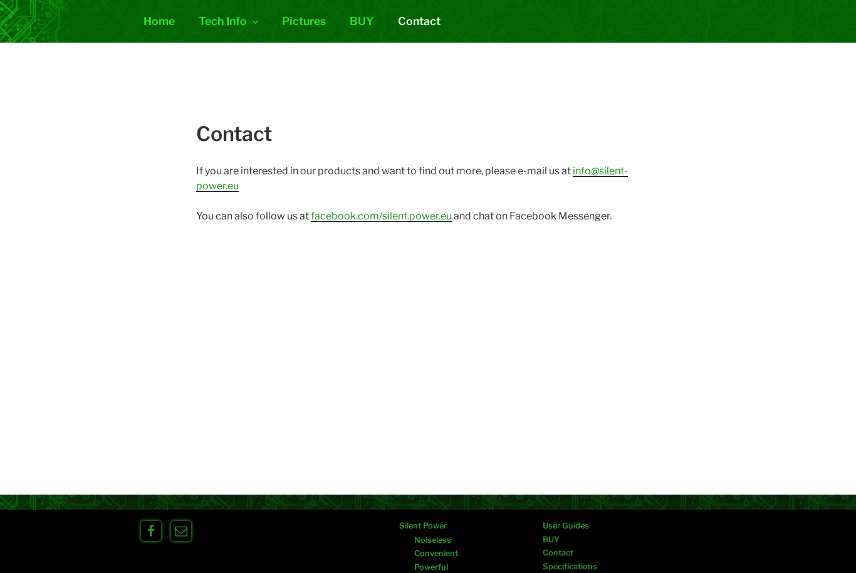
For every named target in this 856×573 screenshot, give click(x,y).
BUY (362, 21)
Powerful (431, 567)
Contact (419, 21)
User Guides (566, 525)
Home (159, 21)
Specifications (570, 566)
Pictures (304, 21)
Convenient (436, 553)
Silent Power (423, 525)
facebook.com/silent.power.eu (381, 216)
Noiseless (432, 540)
